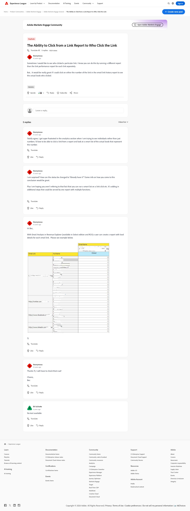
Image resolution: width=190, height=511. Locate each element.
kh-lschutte (37, 406)
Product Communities (17, 12)
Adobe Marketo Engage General (54, 12)
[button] (173, 11)
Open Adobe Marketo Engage (149, 25)
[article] (75, 145)
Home (6, 12)
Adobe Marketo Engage (33, 12)
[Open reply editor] (75, 110)
